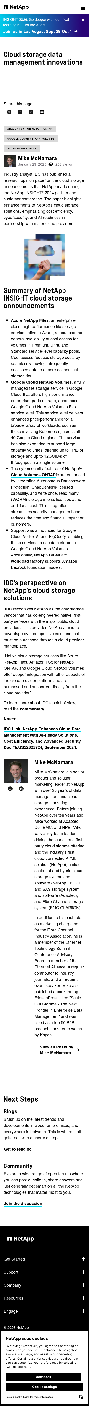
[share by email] (42, 112)
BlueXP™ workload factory (39, 558)
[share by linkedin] (31, 112)
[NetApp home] (19, 7)
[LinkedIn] (21, 788)
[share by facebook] (20, 112)
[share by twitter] (9, 112)
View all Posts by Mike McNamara (56, 1049)
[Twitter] (10, 788)
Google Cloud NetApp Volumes (30, 138)
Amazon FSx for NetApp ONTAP (29, 128)
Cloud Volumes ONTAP (33, 475)
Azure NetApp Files (21, 148)
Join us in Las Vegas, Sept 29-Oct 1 (37, 31)
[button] (83, 7)
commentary (32, 709)
